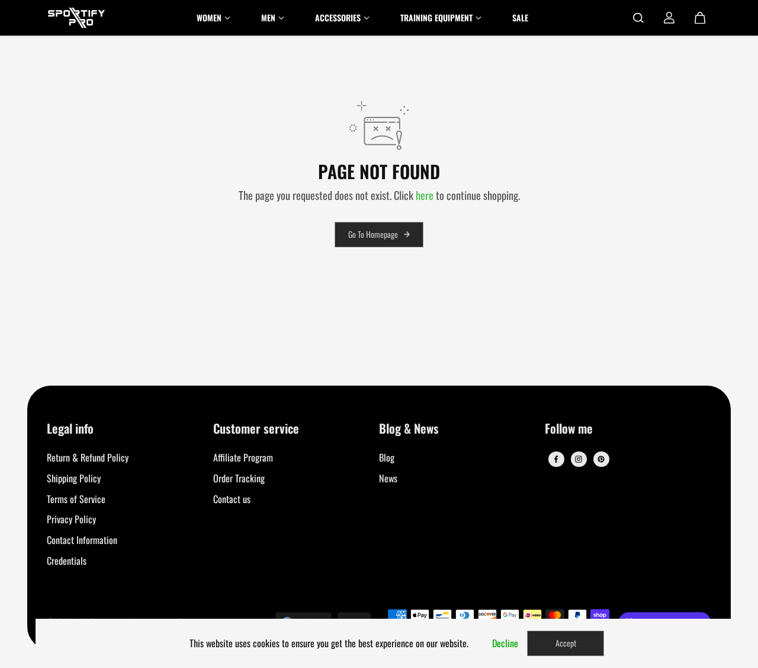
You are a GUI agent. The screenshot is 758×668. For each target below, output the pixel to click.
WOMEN (209, 17)
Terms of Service (76, 499)
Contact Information (82, 540)
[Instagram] (578, 459)
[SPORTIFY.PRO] (76, 17)
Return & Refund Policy (88, 457)
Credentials (66, 561)
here (424, 195)
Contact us (231, 499)
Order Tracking (239, 478)
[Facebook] (556, 459)
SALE (520, 17)
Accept (565, 643)
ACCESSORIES (338, 17)
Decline (505, 643)
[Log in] (669, 18)
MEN (268, 17)
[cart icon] (700, 18)
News (388, 478)
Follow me (569, 429)
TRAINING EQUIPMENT (436, 17)
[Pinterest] (601, 459)
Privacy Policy (71, 519)
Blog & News (409, 429)
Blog (386, 457)
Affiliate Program (243, 457)
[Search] (638, 18)
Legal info (70, 429)
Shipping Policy (74, 478)
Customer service (256, 429)
